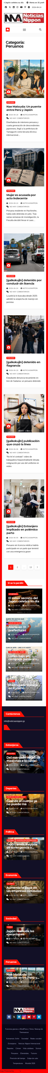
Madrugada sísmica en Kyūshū (23, 686)
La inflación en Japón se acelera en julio (22, 889)
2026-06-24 (14, 288)
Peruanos (10, 102)
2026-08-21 (14, 895)
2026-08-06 (14, 809)
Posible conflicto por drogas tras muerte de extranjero (23, 761)
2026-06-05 (14, 538)
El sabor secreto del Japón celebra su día (23, 599)
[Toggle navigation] (24, 30)
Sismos (11, 681)
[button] (40, 29)
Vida (8, 927)
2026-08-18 (14, 115)
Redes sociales (36, 1039)
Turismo (34, 1053)
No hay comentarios (19, 118)
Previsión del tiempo (17, 652)
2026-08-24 (16, 606)
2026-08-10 (14, 203)
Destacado (11, 840)
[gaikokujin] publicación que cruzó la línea (23, 442)
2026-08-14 (14, 852)
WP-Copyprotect (27, 1071)
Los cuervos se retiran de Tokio (22, 932)
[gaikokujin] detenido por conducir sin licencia (24, 282)
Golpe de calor (15, 623)
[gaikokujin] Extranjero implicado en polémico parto (22, 530)
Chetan (17, 1071)
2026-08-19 (14, 939)
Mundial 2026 (30, 1063)
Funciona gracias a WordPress (17, 1029)
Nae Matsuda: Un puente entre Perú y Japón (23, 108)
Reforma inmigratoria (25, 840)
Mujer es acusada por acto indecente (21, 196)
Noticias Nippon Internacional (29, 1044)
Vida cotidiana (28, 1048)
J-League (10, 797)
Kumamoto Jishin (12, 1039)
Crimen (18, 1048)
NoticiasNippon (30, 115)
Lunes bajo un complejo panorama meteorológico (23, 659)
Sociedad (24, 1039)
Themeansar (24, 1032)
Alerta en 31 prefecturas (17, 628)
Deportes (10, 1048)
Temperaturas (18, 1063)
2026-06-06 (14, 449)
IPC (8, 883)
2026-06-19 (14, 370)
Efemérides (13, 594)
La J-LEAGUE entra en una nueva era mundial (23, 802)
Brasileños (11, 753)
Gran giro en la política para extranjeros (23, 845)
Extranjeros (12, 1044)
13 (30, 567)
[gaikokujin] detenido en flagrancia (23, 363)
